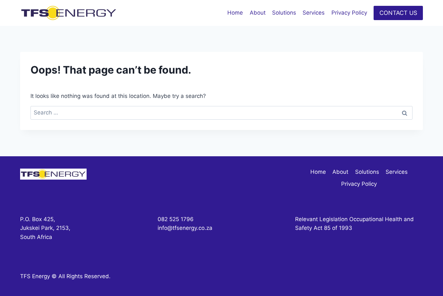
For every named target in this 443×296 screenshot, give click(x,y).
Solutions (284, 12)
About (258, 12)
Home (235, 12)
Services (314, 12)
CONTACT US (398, 12)
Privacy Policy (349, 12)
